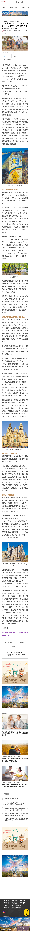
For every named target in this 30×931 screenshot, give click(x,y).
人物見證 (22, 7)
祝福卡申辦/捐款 (16, 907)
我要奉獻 (9, 655)
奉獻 (21, 2)
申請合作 (14, 903)
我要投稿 (22, 901)
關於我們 (6, 901)
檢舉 (27, 30)
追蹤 (6, 33)
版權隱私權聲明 (16, 905)
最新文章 (4, 7)
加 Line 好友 (8, 642)
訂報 (18, 2)
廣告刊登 (6, 903)
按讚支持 (21, 642)
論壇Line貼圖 (6, 916)
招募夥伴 (6, 905)
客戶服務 (22, 903)
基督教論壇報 (14, 7)
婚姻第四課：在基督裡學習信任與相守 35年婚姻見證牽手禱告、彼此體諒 (15, 785)
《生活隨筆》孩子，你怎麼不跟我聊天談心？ (15, 734)
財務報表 (6, 907)
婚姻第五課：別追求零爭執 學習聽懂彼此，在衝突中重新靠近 (15, 760)
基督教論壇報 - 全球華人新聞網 (4, 2)
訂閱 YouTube (15, 647)
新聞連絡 (14, 901)
